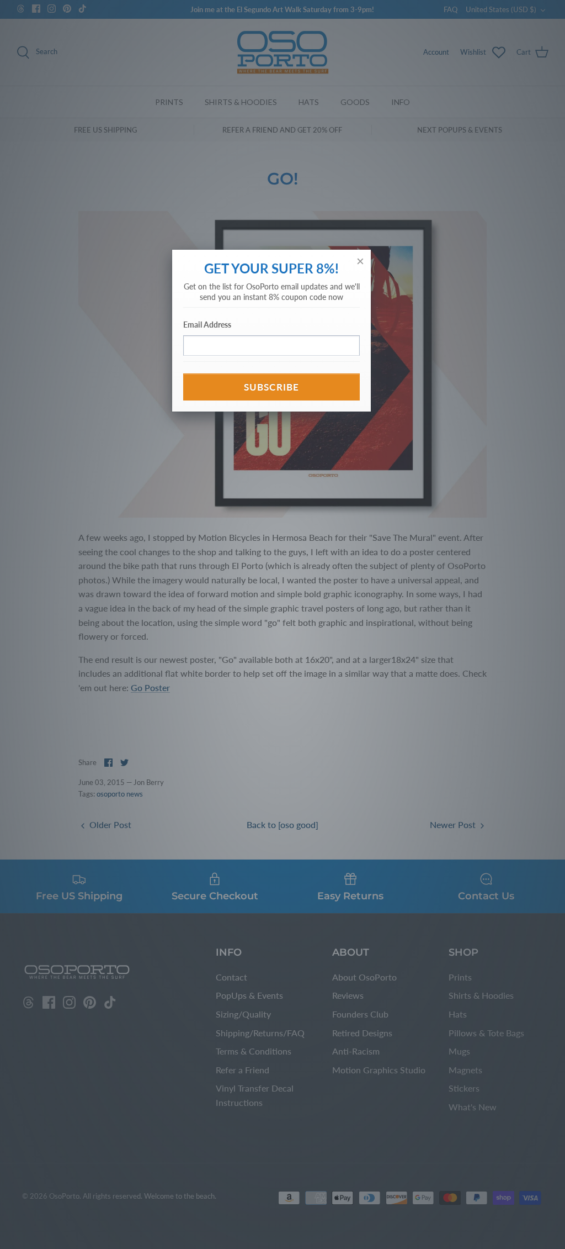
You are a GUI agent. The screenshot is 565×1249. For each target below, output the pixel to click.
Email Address (207, 324)
